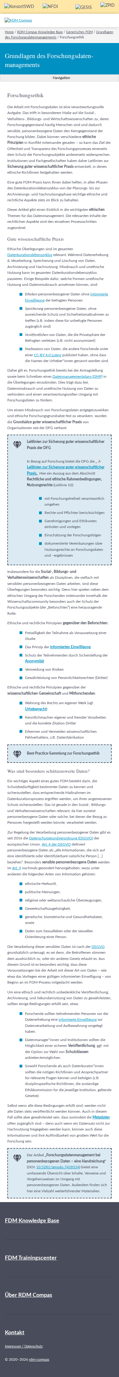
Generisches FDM (79, 32)
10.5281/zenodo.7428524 (57, 1167)
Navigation (61, 78)
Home (9, 32)
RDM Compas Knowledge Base (40, 32)
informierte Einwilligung (78, 1019)
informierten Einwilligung (70, 647)
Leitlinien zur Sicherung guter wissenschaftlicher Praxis (65, 470)
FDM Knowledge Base (32, 1221)
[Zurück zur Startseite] (31, 20)
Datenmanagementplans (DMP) (77, 376)
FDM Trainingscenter (31, 1258)
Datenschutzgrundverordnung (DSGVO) (61, 838)
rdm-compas (39, 1359)
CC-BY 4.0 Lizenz (47, 355)
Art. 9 (16, 868)
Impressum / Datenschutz (24, 1346)
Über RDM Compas (28, 1295)
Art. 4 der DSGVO (56, 844)
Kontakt (14, 1333)
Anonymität (34, 661)
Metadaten (101, 1117)
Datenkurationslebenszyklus (29, 255)
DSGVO (98, 947)
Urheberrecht (35, 709)
